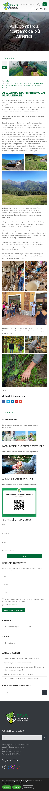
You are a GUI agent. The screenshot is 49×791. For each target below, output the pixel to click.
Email (4, 542)
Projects (5, 88)
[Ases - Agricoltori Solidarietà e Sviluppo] (10, 6)
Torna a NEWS (9, 58)
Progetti (39, 85)
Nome (4, 525)
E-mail (20, 401)
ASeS (8, 81)
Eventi (35, 83)
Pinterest (16, 401)
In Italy (8, 85)
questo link (14, 605)
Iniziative (20, 85)
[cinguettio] (37, 9)
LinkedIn (12, 401)
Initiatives (14, 85)
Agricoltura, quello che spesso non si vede (18, 663)
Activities (7, 83)
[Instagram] (45, 9)
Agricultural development (19, 83)
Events (39, 83)
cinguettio (8, 401)
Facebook (3, 401)
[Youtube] (41, 9)
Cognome (5, 533)
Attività (30, 83)
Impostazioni (28, 787)
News (29, 85)
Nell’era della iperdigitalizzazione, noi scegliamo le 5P (21, 658)
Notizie (34, 85)
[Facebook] (33, 9)
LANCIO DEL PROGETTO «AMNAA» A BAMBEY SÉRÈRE (21, 679)
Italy (25, 85)
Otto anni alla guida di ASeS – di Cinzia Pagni (18, 674)
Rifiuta (17, 787)
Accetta (6, 787)
